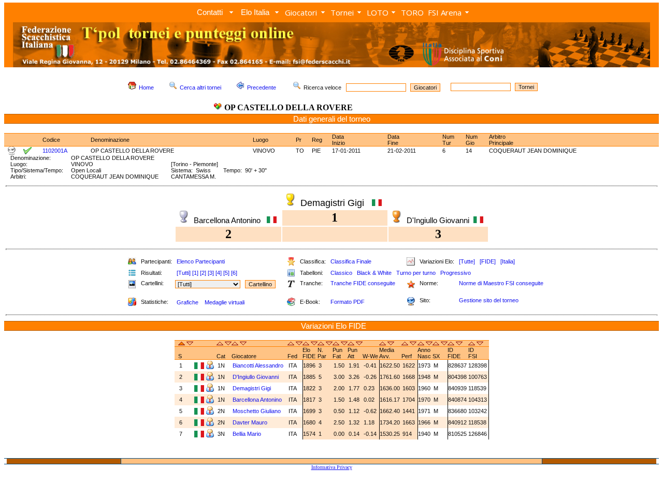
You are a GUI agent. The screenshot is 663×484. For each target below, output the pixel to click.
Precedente (261, 87)
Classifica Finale (350, 261)
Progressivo (455, 273)
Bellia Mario (248, 434)
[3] (211, 273)
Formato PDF (347, 302)
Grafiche (187, 302)
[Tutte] (467, 261)
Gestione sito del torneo (488, 300)
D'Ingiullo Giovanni (256, 377)
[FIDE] (488, 261)
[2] (203, 273)
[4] (218, 273)
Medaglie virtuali (224, 302)
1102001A (54, 151)
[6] (234, 273)
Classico (341, 273)
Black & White (374, 273)
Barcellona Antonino (258, 400)
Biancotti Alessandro (259, 365)
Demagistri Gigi (252, 388)
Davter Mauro (251, 422)
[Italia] (507, 261)
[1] (195, 273)
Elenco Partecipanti (201, 261)
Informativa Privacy (331, 467)
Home (146, 87)
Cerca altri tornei (200, 87)
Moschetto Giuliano (257, 411)
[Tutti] (184, 273)
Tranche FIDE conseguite (362, 283)
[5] (226, 273)
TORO (412, 12)
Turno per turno (416, 273)
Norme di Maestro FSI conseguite (501, 283)
